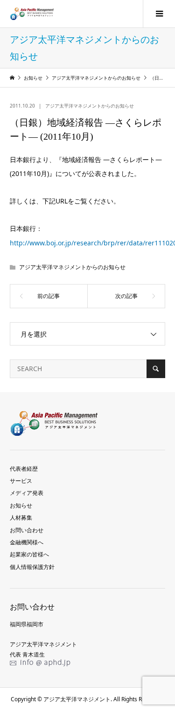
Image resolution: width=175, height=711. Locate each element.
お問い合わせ (26, 530)
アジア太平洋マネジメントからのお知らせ (89, 105)
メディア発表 (26, 493)
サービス (21, 481)
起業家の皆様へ (29, 554)
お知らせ (21, 505)
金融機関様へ (26, 542)
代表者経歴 (24, 469)
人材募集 (21, 517)
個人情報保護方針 (32, 567)
